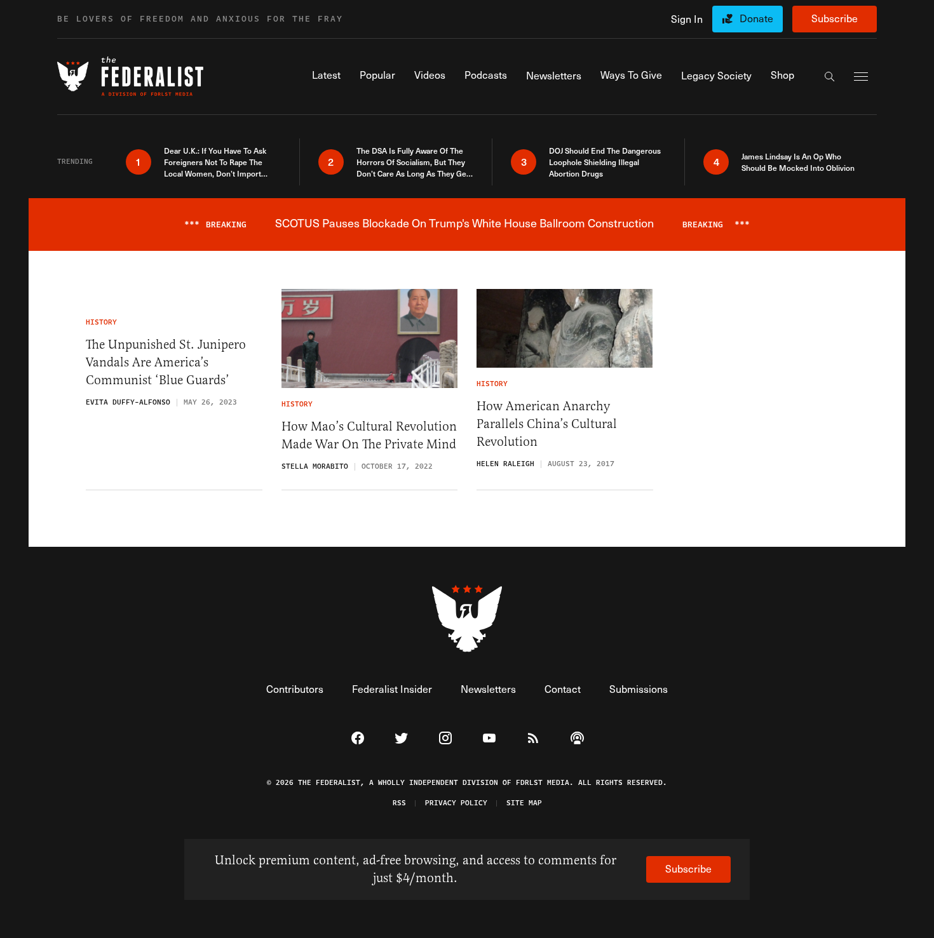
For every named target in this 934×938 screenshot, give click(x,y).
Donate (756, 18)
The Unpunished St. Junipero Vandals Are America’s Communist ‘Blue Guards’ (166, 362)
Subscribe (834, 18)
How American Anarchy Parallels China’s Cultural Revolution (547, 424)
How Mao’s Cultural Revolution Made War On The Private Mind (369, 435)
